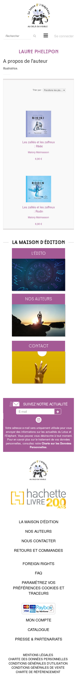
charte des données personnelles (38, 659)
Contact (38, 345)
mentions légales (38, 655)
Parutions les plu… (53, 90)
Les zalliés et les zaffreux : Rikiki (38, 144)
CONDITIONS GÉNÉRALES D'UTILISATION (38, 663)
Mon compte (38, 619)
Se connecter (64, 36)
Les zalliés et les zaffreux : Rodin (38, 209)
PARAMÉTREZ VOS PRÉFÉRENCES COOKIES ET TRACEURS (38, 588)
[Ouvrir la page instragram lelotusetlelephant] (38, 419)
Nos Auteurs (38, 531)
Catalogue (38, 629)
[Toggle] (45, 35)
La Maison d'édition (38, 521)
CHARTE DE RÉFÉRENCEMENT (38, 672)
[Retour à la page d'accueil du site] (38, 15)
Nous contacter (39, 540)
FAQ (38, 572)
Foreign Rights (38, 563)
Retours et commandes (38, 550)
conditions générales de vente (38, 667)
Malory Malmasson (38, 152)
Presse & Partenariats (38, 639)
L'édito (38, 253)
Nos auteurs (38, 298)
